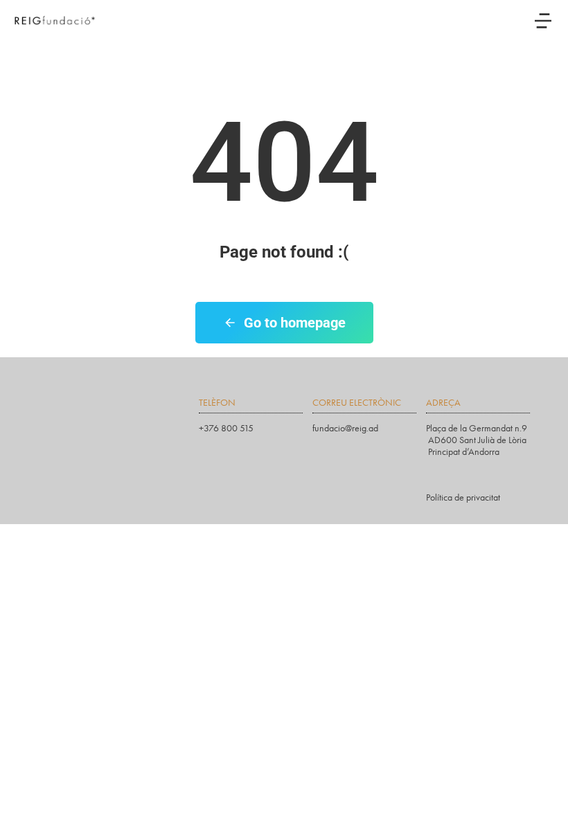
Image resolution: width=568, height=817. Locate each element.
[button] (543, 21)
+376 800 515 (226, 428)
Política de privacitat (463, 497)
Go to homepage (295, 322)
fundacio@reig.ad (345, 428)
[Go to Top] (547, 796)
